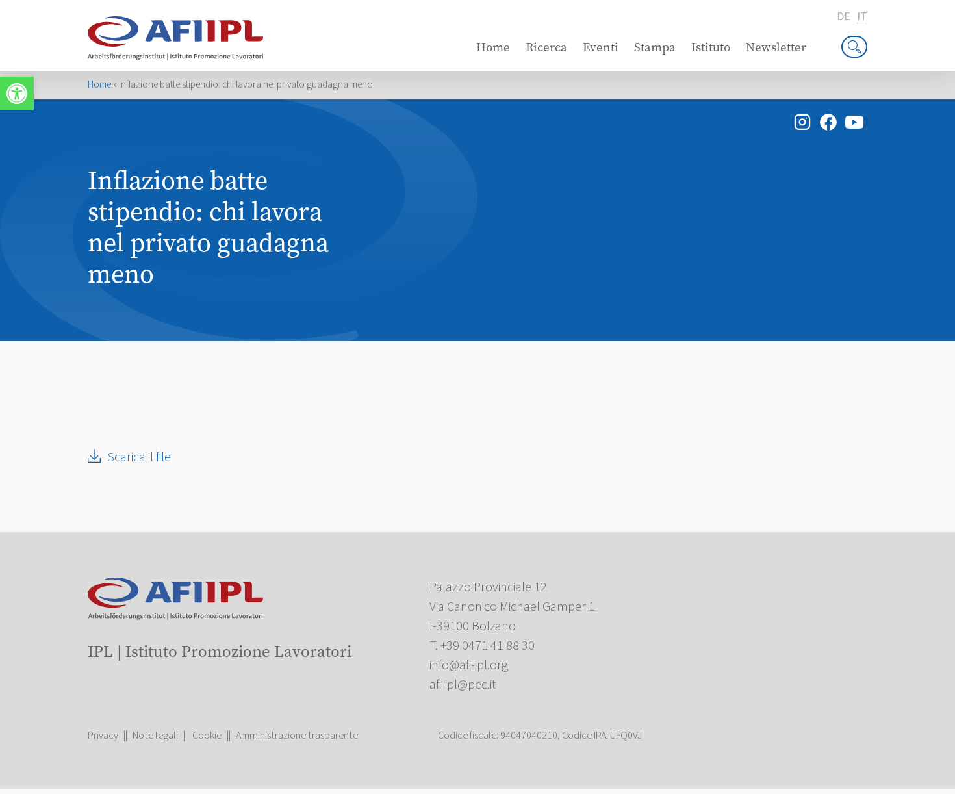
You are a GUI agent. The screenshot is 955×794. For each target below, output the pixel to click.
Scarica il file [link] (139, 457)
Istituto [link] (710, 47)
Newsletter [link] (776, 47)
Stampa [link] (655, 47)
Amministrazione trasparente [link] (297, 735)
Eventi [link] (600, 47)
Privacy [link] (103, 735)
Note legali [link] (155, 735)
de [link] (843, 17)
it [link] (862, 17)
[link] (17, 93)
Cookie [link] (207, 735)
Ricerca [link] (546, 47)
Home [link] (493, 47)
